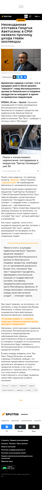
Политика (5, 386)
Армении (14, 179)
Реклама (12, 443)
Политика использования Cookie (13, 453)
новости (5, 421)
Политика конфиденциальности (13, 450)
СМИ (35, 390)
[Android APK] (8, 467)
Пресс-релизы (22, 443)
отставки (28, 390)
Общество (23, 386)
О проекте (5, 440)
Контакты (4, 443)
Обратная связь (7, 461)
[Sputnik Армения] (7, 17)
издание (31, 386)
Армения (14, 386)
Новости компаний (8, 447)
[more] (38, 170)
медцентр (20, 390)
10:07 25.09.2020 (7, 46)
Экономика (26, 421)
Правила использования (19, 440)
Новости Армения (8, 390)
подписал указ (9, 182)
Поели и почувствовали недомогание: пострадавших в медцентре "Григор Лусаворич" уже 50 (21, 162)
